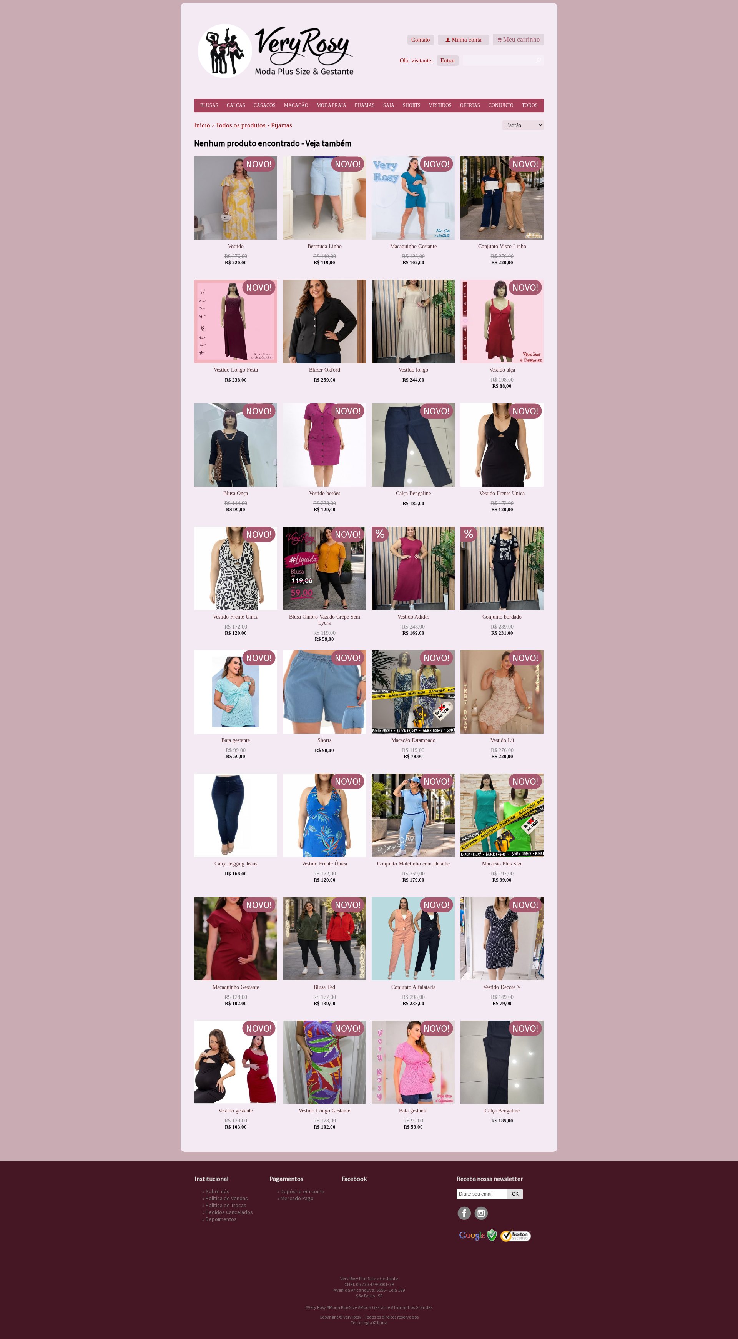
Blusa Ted (324, 987)
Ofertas (470, 105)
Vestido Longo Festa (236, 370)
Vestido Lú (502, 740)
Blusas (209, 105)
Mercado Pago (297, 1198)
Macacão (296, 105)
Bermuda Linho (325, 246)
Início (202, 125)
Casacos (265, 105)
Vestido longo (413, 370)
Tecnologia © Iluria (369, 1323)
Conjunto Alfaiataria (413, 987)
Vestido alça (502, 370)
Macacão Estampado (413, 740)
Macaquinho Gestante (413, 246)
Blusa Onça (235, 493)
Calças (236, 105)
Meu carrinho (521, 39)
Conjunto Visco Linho (502, 246)
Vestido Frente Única (502, 493)
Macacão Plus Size (502, 864)
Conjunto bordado (502, 617)
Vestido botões (324, 493)
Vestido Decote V (502, 987)
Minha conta (467, 40)
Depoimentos (221, 1219)
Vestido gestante (235, 1111)
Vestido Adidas (413, 617)
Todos (530, 105)
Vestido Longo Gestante (324, 1111)
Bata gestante (235, 740)
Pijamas (365, 105)
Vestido (236, 246)
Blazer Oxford (324, 370)
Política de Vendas (227, 1198)
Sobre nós (217, 1191)
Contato (420, 40)
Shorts (412, 105)
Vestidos (440, 105)
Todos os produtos (241, 125)
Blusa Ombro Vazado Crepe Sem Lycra (324, 620)
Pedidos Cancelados (229, 1212)
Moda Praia (331, 105)
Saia (388, 105)
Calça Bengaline (413, 493)
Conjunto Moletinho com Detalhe (413, 864)
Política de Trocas (226, 1205)
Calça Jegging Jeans (235, 864)
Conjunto (501, 105)
